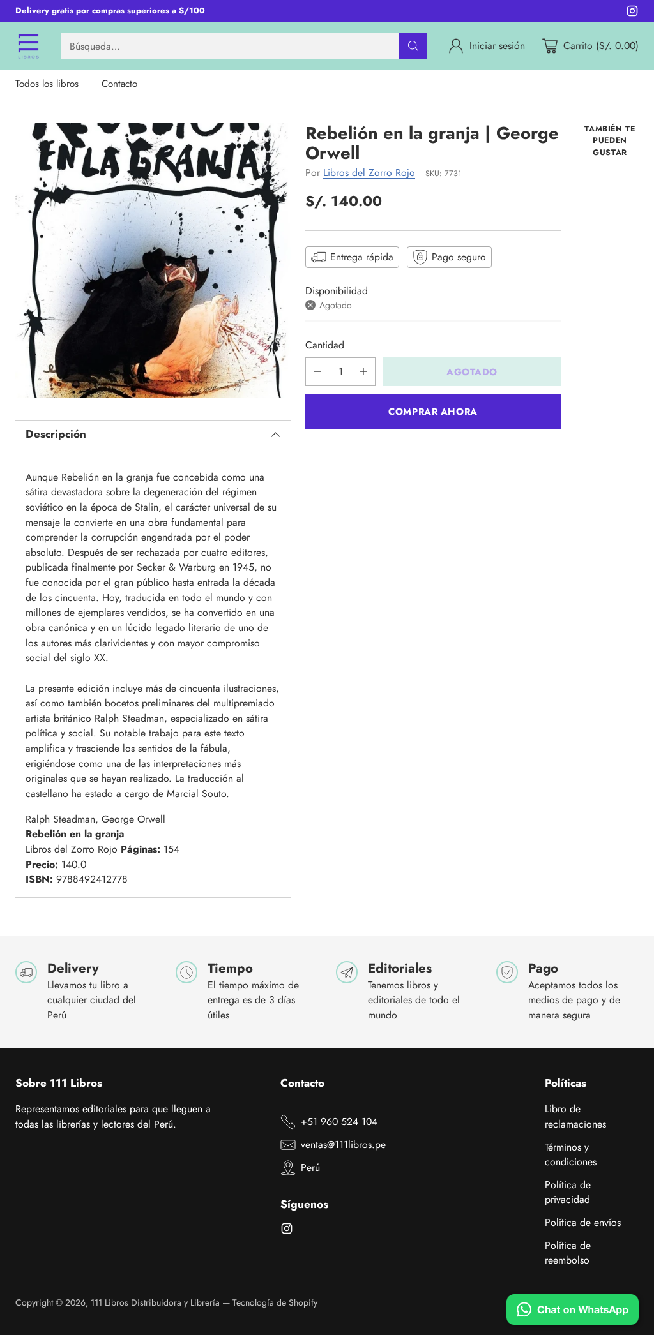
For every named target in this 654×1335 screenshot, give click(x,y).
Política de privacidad (568, 1192)
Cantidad (324, 345)
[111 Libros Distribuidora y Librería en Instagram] (632, 13)
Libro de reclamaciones (575, 1116)
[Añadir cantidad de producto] (363, 371)
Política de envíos (583, 1222)
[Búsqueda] (413, 46)
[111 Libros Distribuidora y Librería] (28, 46)
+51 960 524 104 (339, 1121)
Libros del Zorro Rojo (369, 172)
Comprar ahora (433, 411)
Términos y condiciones (571, 1155)
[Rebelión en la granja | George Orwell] (153, 260)
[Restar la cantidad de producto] (317, 371)
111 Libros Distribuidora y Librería (155, 1302)
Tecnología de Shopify (274, 1302)
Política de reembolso (568, 1253)
